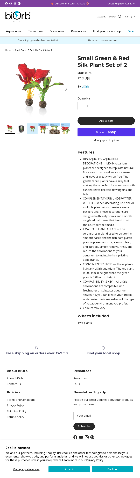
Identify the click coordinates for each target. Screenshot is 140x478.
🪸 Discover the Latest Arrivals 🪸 (70, 3)
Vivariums (57, 31)
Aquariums (13, 31)
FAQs (76, 384)
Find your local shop (107, 31)
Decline (112, 469)
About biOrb (15, 378)
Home (8, 50)
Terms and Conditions (21, 400)
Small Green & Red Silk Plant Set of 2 (33, 50)
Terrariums (36, 31)
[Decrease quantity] (81, 106)
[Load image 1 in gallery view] (37, 87)
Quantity (84, 98)
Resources (78, 31)
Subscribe (84, 426)
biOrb (85, 86)
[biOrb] (18, 17)
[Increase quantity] (94, 106)
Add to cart (106, 121)
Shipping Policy (16, 411)
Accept (69, 469)
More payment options (106, 140)
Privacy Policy (94, 460)
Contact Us (14, 384)
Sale (131, 31)
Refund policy (15, 417)
